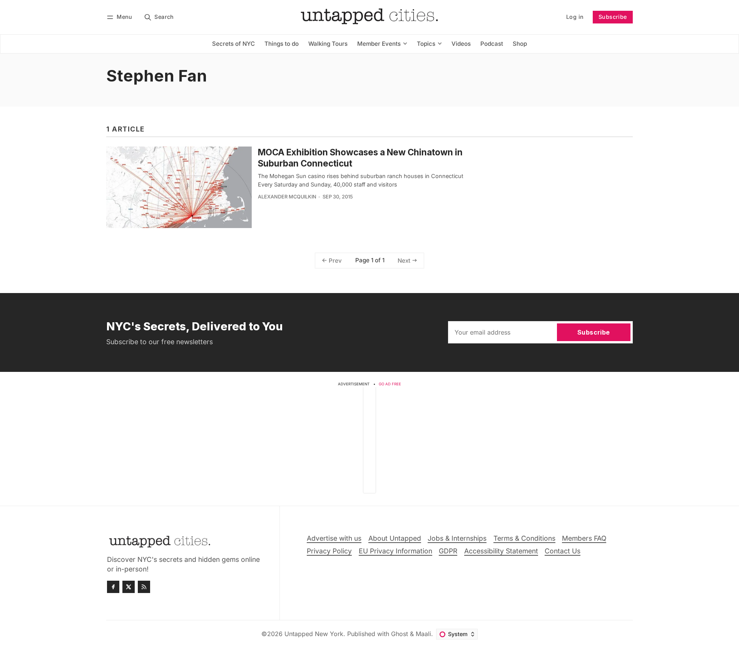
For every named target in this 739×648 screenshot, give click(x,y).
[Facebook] (113, 587)
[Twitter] (128, 587)
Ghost (399, 634)
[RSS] (144, 587)
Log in (575, 16)
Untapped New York (313, 634)
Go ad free (390, 384)
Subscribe (613, 16)
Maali (423, 634)
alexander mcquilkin (287, 197)
